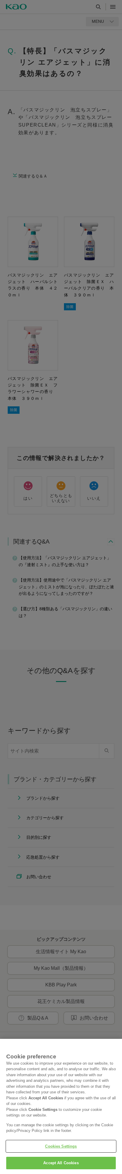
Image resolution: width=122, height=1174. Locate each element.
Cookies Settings (61, 1146)
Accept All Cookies (60, 1163)
